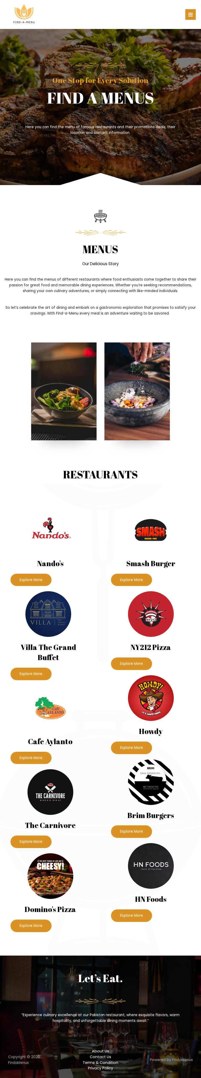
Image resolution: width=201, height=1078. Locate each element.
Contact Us (100, 1056)
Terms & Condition (100, 1062)
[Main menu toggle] (190, 14)
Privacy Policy (100, 1068)
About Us (100, 1051)
